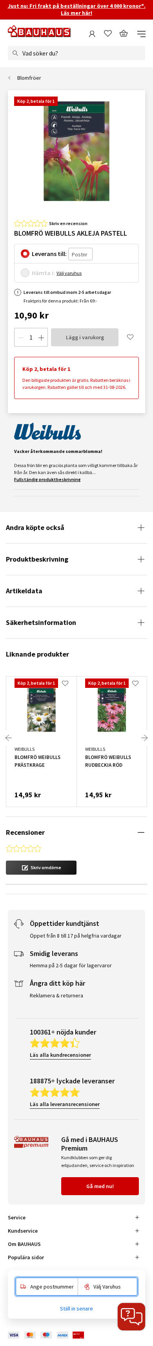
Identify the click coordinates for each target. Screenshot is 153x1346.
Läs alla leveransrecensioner (65, 1104)
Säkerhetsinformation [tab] (41, 622)
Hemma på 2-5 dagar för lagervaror (71, 965)
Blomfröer (29, 78)
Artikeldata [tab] (24, 590)
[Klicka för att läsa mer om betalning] (52, 1335)
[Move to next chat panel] (131, 1316)
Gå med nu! (100, 1186)
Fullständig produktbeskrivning (47, 479)
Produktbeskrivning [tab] (37, 559)
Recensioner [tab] (25, 832)
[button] (41, 868)
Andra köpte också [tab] (35, 527)
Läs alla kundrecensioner (60, 1054)
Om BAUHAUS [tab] (24, 1244)
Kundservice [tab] (23, 1230)
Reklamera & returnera (56, 995)
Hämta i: (43, 273)
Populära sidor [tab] (26, 1257)
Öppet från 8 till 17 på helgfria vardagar (76, 935)
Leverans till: (49, 254)
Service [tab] (17, 1217)
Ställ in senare (76, 1308)
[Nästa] (144, 738)
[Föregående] (9, 738)
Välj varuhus (69, 273)
